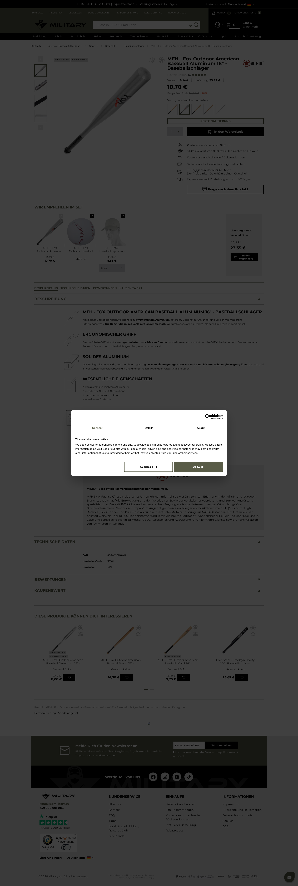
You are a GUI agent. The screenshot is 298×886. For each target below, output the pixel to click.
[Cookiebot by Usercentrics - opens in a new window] (208, 416)
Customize (146, 466)
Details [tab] (149, 427)
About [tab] (201, 427)
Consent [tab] (97, 427)
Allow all (198, 466)
